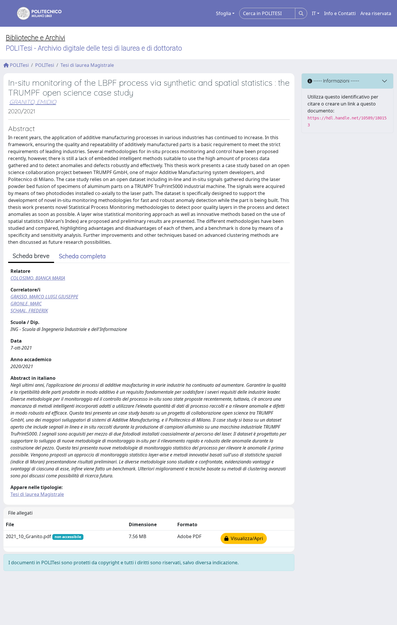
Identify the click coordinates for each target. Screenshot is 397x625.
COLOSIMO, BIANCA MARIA (37, 278)
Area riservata (375, 13)
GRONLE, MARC (26, 303)
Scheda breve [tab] (31, 255)
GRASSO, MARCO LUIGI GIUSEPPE (44, 296)
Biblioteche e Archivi (35, 38)
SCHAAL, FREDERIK (29, 310)
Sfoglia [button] (223, 13)
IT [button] (314, 13)
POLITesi (19, 65)
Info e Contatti (340, 13)
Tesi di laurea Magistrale (87, 65)
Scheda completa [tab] (82, 256)
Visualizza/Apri (245, 538)
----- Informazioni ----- (335, 81)
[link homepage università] (35, 13)
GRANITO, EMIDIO (32, 101)
